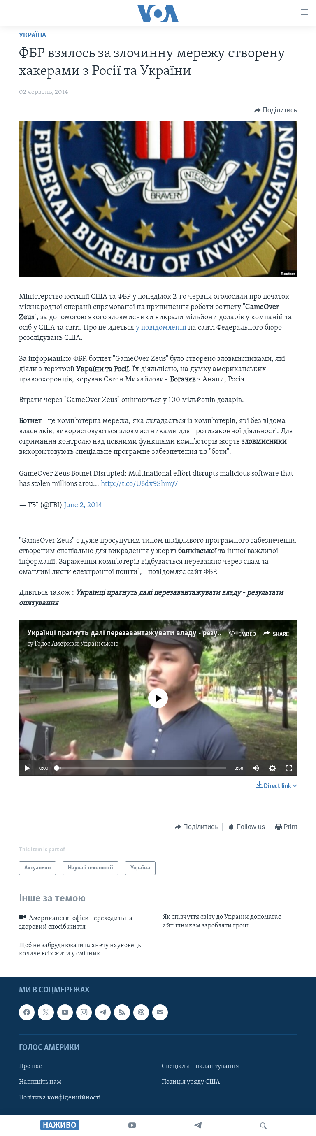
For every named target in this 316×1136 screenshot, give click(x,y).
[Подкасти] (141, 1012)
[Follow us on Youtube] (65, 1012)
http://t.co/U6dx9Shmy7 (139, 484)
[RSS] (122, 1012)
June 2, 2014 (83, 505)
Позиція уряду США (191, 1082)
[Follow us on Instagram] (84, 1012)
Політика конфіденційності (60, 1097)
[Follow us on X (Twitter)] (45, 1012)
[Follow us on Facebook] (27, 1012)
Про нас (30, 1066)
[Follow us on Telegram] (103, 1012)
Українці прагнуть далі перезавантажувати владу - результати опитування (155, 633)
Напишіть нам (40, 1082)
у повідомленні (162, 328)
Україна (32, 35)
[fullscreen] (289, 768)
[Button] (275, 110)
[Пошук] (263, 1125)
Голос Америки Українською (76, 644)
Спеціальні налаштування (200, 1066)
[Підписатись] (160, 1012)
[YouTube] (132, 1125)
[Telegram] (198, 1125)
